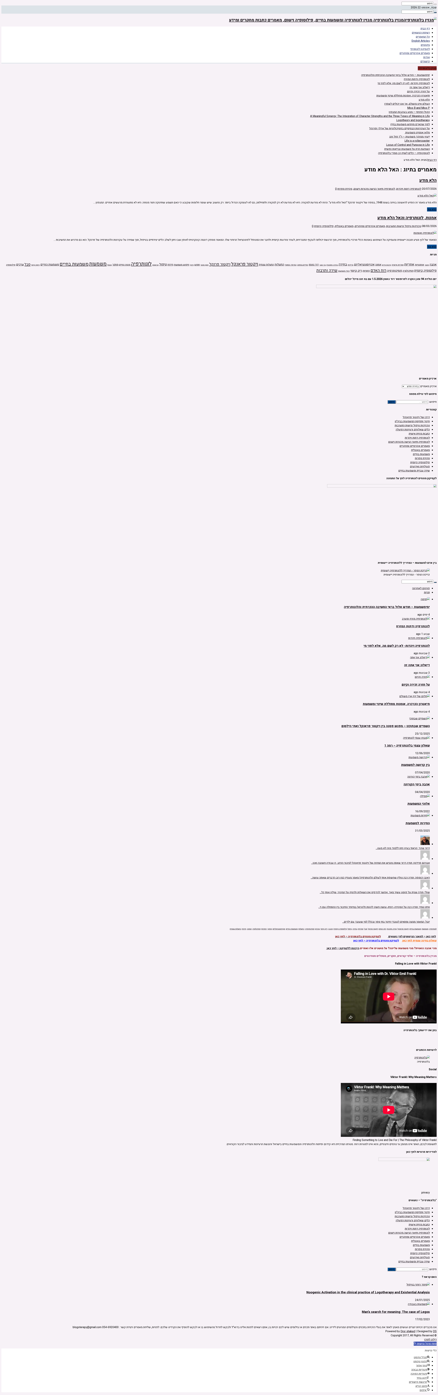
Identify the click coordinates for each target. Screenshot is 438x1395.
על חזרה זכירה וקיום (418, 91)
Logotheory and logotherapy (413, 120)
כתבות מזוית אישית (419, 434)
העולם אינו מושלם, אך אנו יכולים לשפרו (407, 104)
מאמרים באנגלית (344, 226)
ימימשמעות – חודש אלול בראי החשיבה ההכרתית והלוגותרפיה (395, 75)
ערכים (20, 264)
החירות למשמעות (417, 823)
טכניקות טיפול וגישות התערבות (403, 226)
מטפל (109, 265)
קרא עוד (432, 209)
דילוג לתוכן (430, 1340)
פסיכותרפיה (394, 271)
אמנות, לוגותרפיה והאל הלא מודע (407, 218)
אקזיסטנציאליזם (364, 264)
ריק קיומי (356, 270)
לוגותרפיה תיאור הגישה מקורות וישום (374, 189)
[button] (425, 1344)
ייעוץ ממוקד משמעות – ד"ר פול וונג (409, 137)
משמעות (98, 264)
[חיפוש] (435, 4)
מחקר (115, 265)
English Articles (420, 41)
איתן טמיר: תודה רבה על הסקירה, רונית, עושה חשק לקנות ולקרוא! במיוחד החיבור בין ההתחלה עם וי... (374, 907)
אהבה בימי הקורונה (417, 784)
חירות (170, 265)
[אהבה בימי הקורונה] (418, 777)
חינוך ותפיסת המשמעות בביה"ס (412, 421)
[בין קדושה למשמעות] (419, 757)
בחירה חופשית (332, 265)
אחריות (409, 264)
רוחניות (366, 271)
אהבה (433, 264)
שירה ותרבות (326, 270)
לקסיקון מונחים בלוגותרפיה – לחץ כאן (376, 941)
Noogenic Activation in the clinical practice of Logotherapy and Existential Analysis (368, 1292)
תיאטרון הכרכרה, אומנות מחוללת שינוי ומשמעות (403, 96)
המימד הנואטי (291, 264)
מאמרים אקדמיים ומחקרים (415, 53)
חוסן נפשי (205, 264)
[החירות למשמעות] (420, 815)
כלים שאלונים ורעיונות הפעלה (413, 430)
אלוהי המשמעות (418, 803)
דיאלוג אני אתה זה (420, 87)
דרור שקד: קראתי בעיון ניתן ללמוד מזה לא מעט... (403, 848)
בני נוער (322, 264)
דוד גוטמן (314, 265)
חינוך (192, 265)
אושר (427, 265)
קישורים (425, 61)
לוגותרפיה (141, 264)
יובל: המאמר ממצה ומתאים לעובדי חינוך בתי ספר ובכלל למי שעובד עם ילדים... (386, 922)
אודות (426, 57)
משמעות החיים (49, 264)
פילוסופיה (10, 264)
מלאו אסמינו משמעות (417, 133)
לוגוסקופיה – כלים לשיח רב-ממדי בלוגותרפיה (404, 153)
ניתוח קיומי (35, 265)
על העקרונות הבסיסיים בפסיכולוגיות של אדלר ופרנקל (399, 128)
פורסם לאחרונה (421, 588)
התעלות (279, 264)
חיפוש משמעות (181, 265)
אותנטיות (419, 265)
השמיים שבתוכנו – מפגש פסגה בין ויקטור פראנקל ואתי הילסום (385, 726)
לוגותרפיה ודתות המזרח (417, 79)
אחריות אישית (398, 264)
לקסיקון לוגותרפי (420, 49)
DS (435, 1331)
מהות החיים (124, 265)
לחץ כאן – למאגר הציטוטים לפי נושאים (412, 936)
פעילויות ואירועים (420, 466)
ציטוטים (425, 45)
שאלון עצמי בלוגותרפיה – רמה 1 (407, 745)
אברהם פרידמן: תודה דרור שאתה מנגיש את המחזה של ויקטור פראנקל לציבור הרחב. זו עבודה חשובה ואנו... (370, 863)
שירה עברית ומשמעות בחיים (414, 471)
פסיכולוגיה (408, 271)
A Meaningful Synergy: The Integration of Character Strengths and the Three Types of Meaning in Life (370, 116)
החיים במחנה (302, 264)
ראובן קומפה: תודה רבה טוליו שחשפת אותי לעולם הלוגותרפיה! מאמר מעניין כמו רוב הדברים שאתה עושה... (370, 878)
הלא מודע (424, 100)
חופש (197, 265)
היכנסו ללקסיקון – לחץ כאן (342, 948)
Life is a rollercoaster (417, 141)
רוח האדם (378, 270)
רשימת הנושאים (421, 33)
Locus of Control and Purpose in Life (408, 145)
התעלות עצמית (266, 265)
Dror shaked (408, 1331)
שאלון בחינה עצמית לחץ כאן (419, 941)
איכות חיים (386, 264)
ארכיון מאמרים (428, 386)
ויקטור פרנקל (219, 264)
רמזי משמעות (344, 271)
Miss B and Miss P (418, 108)
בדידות (350, 264)
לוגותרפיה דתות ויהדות (408, 189)
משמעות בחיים (74, 264)
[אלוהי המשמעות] (425, 796)
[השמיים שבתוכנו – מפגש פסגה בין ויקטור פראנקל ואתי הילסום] (419, 718)
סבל (27, 264)
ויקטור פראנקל (244, 264)
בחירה (343, 264)
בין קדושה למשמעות (415, 765)
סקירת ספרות (344, 189)
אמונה (378, 265)
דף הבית (425, 29)
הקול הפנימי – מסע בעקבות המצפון (409, 112)
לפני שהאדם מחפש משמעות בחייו (410, 124)
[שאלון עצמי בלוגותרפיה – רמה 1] (416, 738)
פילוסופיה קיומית (324, 226)
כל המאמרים (423, 37)
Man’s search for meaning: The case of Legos (396, 1311)
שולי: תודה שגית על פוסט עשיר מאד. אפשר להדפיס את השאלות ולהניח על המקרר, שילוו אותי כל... (375, 892)
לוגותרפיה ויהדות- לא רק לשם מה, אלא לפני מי (404, 83)
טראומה (155, 264)
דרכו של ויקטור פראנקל (416, 417)
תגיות (427, 592)
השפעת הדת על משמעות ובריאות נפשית (407, 149)
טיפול (163, 264)
